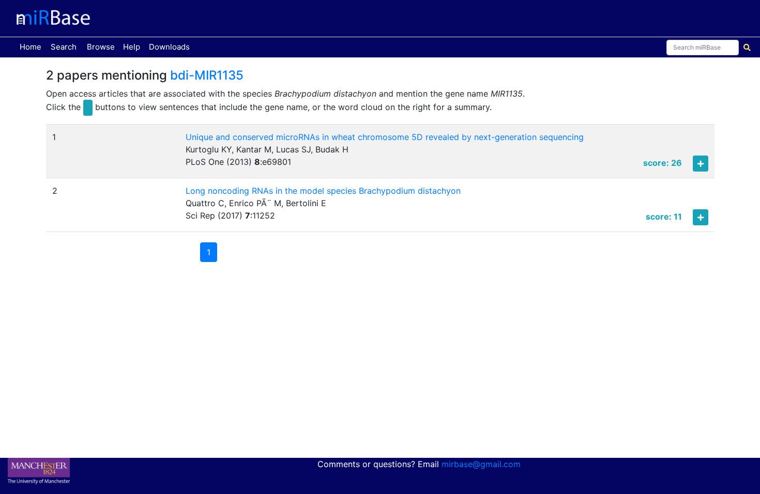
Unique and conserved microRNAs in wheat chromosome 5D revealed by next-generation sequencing (385, 137)
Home (32, 46)
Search (64, 47)
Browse (101, 47)
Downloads (169, 47)
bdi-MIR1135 (207, 75)
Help (131, 47)
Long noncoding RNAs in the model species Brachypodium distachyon (323, 191)
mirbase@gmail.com (481, 464)
